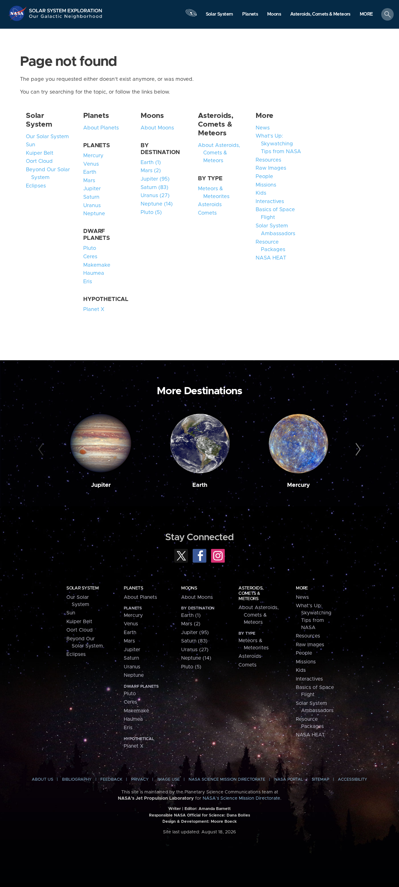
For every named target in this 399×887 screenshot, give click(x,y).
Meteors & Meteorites (213, 192)
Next (357, 449)
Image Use (168, 780)
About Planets (101, 127)
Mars (89, 180)
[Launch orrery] (191, 16)
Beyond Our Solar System (48, 173)
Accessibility (352, 780)
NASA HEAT (271, 257)
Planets (96, 115)
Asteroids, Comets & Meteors (215, 124)
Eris (87, 281)
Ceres (90, 256)
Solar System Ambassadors (275, 229)
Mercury (93, 155)
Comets (207, 213)
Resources (268, 160)
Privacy (140, 780)
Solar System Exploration (66, 8)
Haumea (93, 273)
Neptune (94, 213)
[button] (366, 14)
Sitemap (320, 780)
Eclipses (36, 185)
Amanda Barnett (215, 809)
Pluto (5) (151, 212)
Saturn (91, 197)
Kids (261, 193)
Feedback (111, 780)
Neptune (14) (157, 203)
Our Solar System (47, 136)
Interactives (270, 201)
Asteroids (210, 204)
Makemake (96, 265)
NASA (18, 13)
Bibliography (77, 780)
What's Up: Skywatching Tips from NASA (278, 143)
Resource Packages (270, 246)
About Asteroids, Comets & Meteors (219, 153)
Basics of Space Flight (275, 213)
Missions (266, 184)
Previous (42, 449)
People (264, 176)
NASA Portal (288, 780)
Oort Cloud (39, 161)
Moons (152, 115)
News (263, 127)
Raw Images (271, 168)
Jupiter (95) (155, 179)
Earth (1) (151, 162)
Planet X (93, 309)
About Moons (157, 127)
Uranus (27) (155, 195)
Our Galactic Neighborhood (66, 17)
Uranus (92, 205)
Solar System (82, 588)
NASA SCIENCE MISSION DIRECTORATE (227, 780)
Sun (30, 144)
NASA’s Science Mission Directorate (241, 798)
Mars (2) (151, 170)
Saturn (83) (154, 187)
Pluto (89, 248)
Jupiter (92, 188)
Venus (91, 164)
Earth (89, 172)
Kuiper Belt (39, 153)
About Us (42, 780)
